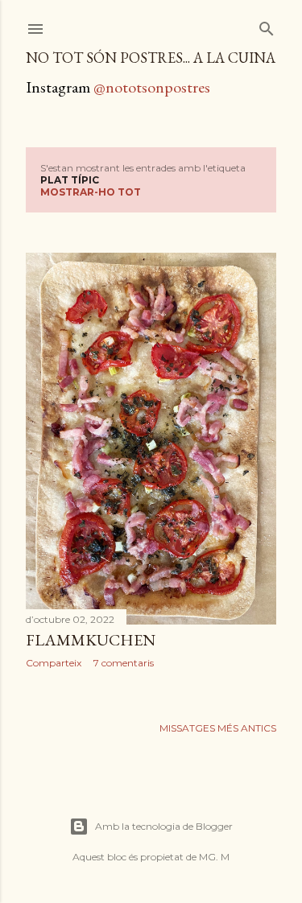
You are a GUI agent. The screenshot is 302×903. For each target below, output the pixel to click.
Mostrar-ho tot (90, 192)
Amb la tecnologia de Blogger (164, 826)
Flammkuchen (90, 639)
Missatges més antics (217, 728)
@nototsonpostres (151, 86)
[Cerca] (266, 25)
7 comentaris (123, 663)
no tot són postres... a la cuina (150, 57)
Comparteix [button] (53, 663)
